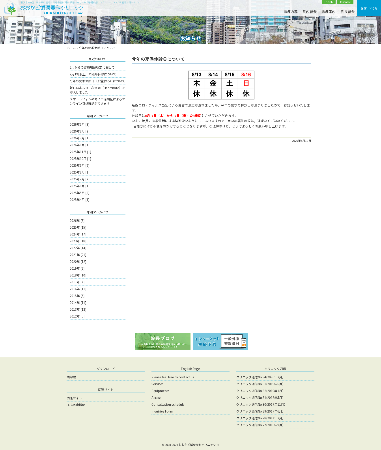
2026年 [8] (77, 220)
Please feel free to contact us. (173, 377)
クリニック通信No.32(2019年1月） (260, 390)
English (329, 2)
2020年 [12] (78, 261)
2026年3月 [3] (80, 131)
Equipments (160, 390)
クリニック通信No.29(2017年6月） (260, 411)
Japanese (345, 2)
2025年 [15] (78, 227)
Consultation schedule (168, 404)
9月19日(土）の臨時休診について (93, 74)
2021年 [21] (78, 254)
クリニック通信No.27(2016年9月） (260, 425)
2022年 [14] (78, 248)
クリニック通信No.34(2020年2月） (260, 377)
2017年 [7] (77, 282)
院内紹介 (310, 11)
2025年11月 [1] (80, 151)
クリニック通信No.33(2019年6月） (260, 384)
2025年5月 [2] (80, 192)
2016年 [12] (78, 289)
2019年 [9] (77, 268)
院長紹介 (347, 11)
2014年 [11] (78, 302)
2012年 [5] (77, 316)
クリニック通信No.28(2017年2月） (260, 418)
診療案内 (328, 11)
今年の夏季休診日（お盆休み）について (97, 81)
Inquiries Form (162, 411)
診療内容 (291, 11)
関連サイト (74, 398)
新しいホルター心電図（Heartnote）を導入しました (97, 90)
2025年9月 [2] (80, 165)
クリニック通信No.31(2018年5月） (260, 397)
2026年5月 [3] (80, 124)
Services (157, 384)
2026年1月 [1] (80, 145)
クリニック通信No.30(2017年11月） (261, 404)
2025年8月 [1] (80, 172)
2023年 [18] (78, 241)
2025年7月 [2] (80, 179)
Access (156, 397)
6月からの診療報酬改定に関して (92, 67)
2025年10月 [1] (80, 158)
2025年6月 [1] (80, 186)
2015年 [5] (77, 295)
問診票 (71, 377)
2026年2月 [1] (80, 138)
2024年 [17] (78, 234)
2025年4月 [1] (80, 199)
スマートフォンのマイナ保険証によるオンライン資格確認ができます (97, 101)
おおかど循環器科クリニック (197, 445)
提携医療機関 (76, 405)
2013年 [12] (78, 309)
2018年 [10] (78, 275)
